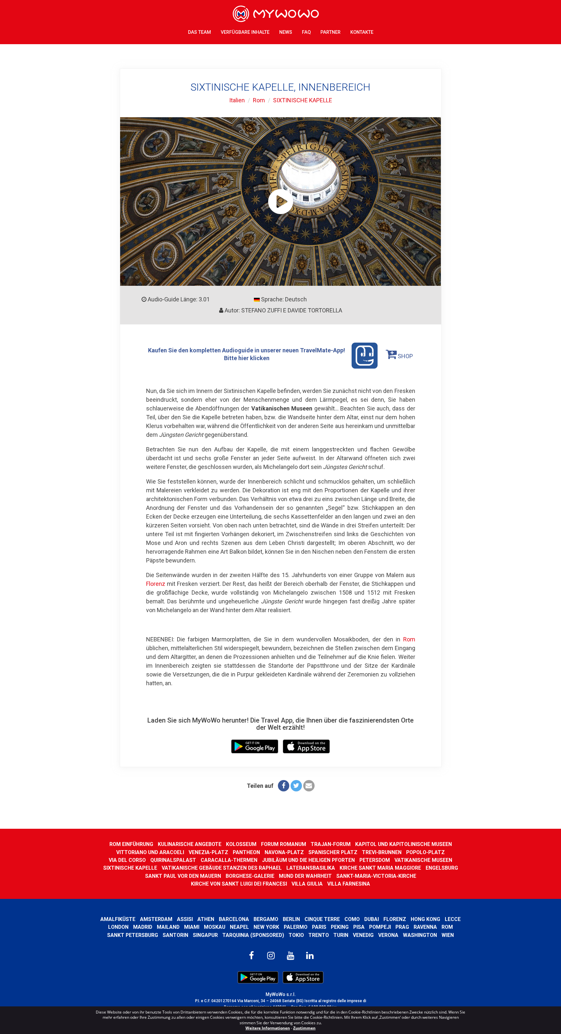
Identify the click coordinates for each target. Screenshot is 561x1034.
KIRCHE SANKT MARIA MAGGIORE (380, 868)
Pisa (359, 927)
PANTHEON (246, 852)
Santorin (175, 935)
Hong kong (425, 919)
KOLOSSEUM (241, 844)
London (118, 927)
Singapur (205, 935)
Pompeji (380, 927)
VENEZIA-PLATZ (208, 852)
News (285, 32)
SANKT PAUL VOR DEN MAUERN (183, 876)
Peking (340, 927)
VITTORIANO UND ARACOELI (150, 852)
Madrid (142, 927)
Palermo (295, 927)
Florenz (155, 583)
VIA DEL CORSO (127, 860)
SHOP (404, 356)
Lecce (453, 919)
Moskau (214, 927)
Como (352, 919)
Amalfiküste (117, 919)
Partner (330, 32)
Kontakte (361, 32)
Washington (420, 935)
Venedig (363, 935)
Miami (191, 927)
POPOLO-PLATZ (425, 852)
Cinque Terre (322, 919)
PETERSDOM (374, 860)
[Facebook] (283, 785)
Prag (402, 927)
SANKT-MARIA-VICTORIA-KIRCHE (376, 876)
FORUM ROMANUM (283, 844)
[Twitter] (296, 785)
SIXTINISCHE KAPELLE (302, 100)
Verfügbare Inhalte (245, 32)
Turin (340, 935)
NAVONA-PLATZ (284, 852)
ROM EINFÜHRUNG (131, 844)
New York (266, 927)
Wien (448, 935)
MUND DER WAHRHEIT (305, 876)
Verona (388, 935)
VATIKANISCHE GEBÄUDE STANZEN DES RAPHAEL (222, 868)
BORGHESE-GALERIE (250, 876)
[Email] (309, 785)
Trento (318, 935)
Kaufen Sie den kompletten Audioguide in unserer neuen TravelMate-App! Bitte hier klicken (246, 354)
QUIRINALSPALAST (173, 860)
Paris (319, 927)
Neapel (239, 927)
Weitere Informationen (267, 1028)
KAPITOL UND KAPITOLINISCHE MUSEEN (403, 844)
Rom (259, 100)
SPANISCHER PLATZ (332, 852)
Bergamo (266, 919)
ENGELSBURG (442, 868)
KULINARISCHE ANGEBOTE (189, 844)
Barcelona (234, 919)
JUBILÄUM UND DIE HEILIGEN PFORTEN (308, 860)
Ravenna (425, 927)
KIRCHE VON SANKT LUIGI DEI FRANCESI (239, 884)
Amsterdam (156, 919)
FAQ (306, 32)
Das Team (199, 32)
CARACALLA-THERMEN (229, 860)
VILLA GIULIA (307, 884)
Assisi (185, 919)
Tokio (296, 935)
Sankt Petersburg (132, 935)
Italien (237, 100)
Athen (205, 919)
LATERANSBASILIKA (310, 868)
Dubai (371, 919)
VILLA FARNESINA (348, 884)
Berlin (291, 919)
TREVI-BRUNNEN (382, 852)
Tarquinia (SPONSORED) (253, 935)
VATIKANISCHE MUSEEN (423, 860)
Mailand (168, 927)
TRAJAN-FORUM (331, 844)
